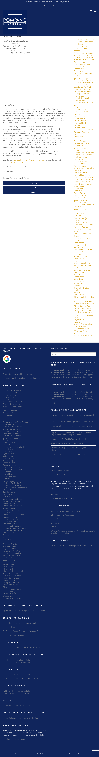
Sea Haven (78, 283)
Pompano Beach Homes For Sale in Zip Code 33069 (72, 377)
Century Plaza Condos (83, 91)
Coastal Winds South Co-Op (14, 447)
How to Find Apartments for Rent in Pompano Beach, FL (73, 416)
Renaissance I (79, 241)
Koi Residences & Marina (84, 168)
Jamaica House (80, 166)
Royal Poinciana (80, 261)
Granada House (80, 148)
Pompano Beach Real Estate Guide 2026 (68, 454)
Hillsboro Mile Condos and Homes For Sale (20, 679)
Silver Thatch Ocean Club (84, 297)
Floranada (78, 139)
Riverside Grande (81, 256)
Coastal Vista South (81, 98)
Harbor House (79, 150)
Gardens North (80, 146)
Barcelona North (80, 62)
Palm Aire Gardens (81, 218)
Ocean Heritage (80, 198)
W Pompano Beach (81, 329)
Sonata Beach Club (81, 299)
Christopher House (81, 94)
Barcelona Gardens (10, 413)
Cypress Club (79, 116)
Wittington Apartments (83, 335)
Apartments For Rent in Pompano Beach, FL (69, 439)
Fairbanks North (80, 128)
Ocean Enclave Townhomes (14, 506)
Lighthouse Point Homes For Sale (16, 691)
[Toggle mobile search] (91, 11)
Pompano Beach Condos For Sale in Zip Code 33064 (72, 396)
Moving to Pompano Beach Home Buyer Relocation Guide (73, 449)
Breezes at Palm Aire (82, 85)
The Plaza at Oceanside (83, 225)
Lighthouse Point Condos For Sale (16, 693)
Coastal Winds (79, 100)
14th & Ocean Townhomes (84, 39)
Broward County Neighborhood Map (17, 374)
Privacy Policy (56, 519)
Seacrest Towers (80, 281)
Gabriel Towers (80, 141)
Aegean (77, 51)
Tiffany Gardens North (82, 311)
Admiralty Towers (81, 48)
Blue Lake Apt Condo (82, 80)
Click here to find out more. (14, 739)
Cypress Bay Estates (82, 112)
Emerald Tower (80, 121)
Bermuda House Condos (84, 73)
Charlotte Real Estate (59, 474)
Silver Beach (79, 293)
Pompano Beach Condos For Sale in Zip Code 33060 (72, 392)
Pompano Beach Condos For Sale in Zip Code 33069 (72, 399)
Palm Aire (77, 216)
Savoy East (78, 279)
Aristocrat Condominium (83, 58)
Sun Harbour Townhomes (84, 304)
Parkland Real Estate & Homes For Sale (19, 706)
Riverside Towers (81, 259)
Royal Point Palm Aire (82, 263)
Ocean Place (79, 207)
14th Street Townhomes (83, 42)
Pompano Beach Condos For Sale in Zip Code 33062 (72, 394)
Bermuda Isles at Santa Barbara (15, 422)
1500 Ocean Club (81, 44)
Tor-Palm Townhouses (83, 313)
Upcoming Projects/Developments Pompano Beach (24, 611)
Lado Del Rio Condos (82, 171)
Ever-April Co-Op (81, 123)
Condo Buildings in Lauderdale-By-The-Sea (20, 718)
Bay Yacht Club (80, 67)
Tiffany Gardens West (82, 308)
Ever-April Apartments (12, 460)
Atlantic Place (8, 409)
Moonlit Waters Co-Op (83, 184)
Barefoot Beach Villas (82, 64)
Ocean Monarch (80, 200)
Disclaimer (55, 523)
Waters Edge (79, 333)
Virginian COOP (80, 320)
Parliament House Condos (84, 222)
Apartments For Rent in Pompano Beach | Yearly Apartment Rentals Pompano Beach (71, 434)
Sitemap (54, 494)
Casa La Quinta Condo (83, 87)
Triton (76, 317)
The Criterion (79, 107)
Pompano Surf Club (82, 238)
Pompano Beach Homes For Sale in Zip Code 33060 (72, 370)
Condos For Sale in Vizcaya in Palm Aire (30, 160)
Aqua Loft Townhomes (83, 55)
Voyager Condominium (83, 324)
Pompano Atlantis (81, 227)
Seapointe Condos (81, 288)
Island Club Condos (81, 164)
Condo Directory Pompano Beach (16, 635)
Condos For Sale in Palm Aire (14, 162)
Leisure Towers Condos (83, 177)
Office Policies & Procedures (62, 515)
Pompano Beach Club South (14, 531)
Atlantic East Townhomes (84, 60)
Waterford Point (80, 331)
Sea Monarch (79, 286)
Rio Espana (78, 247)
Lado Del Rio (8, 494)
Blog (53, 403)
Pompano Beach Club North (14, 528)
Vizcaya (77, 322)
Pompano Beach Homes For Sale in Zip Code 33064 (72, 375)
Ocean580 (78, 191)
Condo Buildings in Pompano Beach (17, 627)
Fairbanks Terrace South (83, 132)
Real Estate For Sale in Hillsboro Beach (18, 675)
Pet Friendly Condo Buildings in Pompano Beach (22, 631)
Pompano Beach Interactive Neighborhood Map (22, 378)
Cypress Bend (79, 114)
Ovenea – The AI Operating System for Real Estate (72, 422)
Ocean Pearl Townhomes (84, 204)
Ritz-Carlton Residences (83, 250)
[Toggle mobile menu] (95, 11)
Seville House (79, 290)
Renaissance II (79, 243)
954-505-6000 (69, 2)
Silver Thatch (79, 295)
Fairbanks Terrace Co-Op (84, 130)
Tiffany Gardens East (82, 306)
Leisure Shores (9, 497)
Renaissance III (80, 245)
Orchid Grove (79, 213)
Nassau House (80, 186)
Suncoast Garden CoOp (83, 302)
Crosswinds (7, 451)
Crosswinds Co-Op (81, 109)
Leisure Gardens (80, 173)
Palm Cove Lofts (80, 220)
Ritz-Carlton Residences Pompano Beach (19, 623)
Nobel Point (78, 189)
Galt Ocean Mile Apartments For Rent (18, 662)
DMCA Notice (56, 527)
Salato (76, 268)
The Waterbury (80, 326)
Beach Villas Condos (11, 418)
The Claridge (79, 96)
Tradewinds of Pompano (83, 315)
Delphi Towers (79, 119)
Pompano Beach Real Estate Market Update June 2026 (72, 427)
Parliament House (10, 524)
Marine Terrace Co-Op (83, 182)
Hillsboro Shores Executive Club (16, 488)
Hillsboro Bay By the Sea (84, 152)
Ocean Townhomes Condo (13, 515)
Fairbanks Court (80, 125)
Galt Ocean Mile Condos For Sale (16, 660)
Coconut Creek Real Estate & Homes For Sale (21, 647)
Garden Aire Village (81, 143)
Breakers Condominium (83, 82)
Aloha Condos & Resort (83, 53)
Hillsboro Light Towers (83, 155)
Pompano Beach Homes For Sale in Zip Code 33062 (72, 372)
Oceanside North (80, 202)
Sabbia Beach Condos (83, 265)
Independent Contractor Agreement (65, 511)
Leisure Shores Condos (83, 175)
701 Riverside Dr (80, 46)
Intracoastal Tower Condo (84, 161)
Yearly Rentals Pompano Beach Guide (67, 443)
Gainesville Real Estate (60, 470)
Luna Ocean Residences (83, 180)
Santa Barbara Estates (12, 555)
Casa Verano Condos (82, 89)
